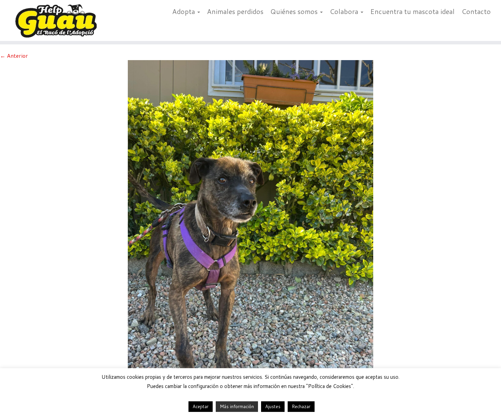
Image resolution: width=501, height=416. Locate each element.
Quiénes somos (294, 11)
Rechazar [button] (301, 406)
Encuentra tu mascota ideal (412, 11)
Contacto (476, 11)
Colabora (345, 11)
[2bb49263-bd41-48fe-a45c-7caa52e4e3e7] (250, 223)
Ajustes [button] (272, 406)
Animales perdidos (235, 11)
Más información (237, 406)
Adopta (184, 11)
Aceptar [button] (201, 406)
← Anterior (14, 55)
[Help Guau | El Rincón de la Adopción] (58, 20)
